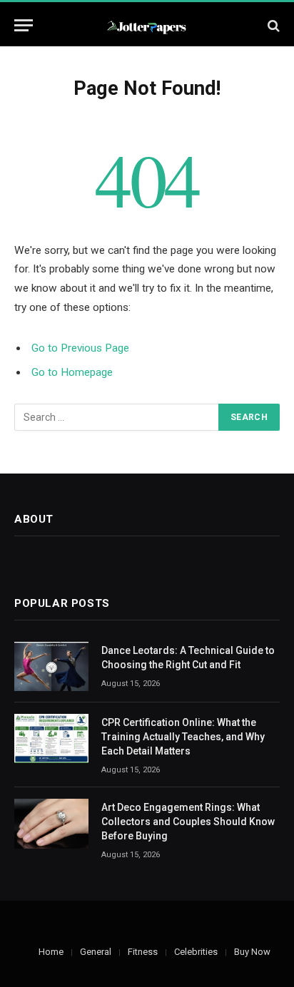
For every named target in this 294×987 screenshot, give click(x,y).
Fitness (143, 951)
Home (51, 951)
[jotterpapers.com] (147, 25)
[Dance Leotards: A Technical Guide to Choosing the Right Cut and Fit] (51, 666)
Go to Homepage (72, 372)
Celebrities (196, 951)
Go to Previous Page (80, 348)
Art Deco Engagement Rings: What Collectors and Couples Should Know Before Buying (188, 822)
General (95, 951)
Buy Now (252, 951)
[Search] (272, 25)
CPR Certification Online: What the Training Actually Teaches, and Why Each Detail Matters (183, 737)
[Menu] (23, 25)
